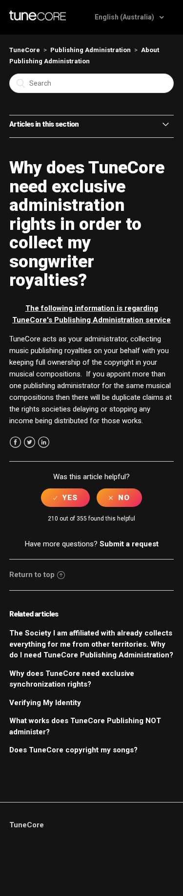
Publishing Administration (90, 50)
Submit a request (129, 544)
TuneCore (24, 50)
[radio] (65, 497)
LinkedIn (44, 442)
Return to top (32, 574)
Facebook (15, 442)
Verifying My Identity (45, 702)
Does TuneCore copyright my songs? (73, 750)
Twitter (29, 442)
